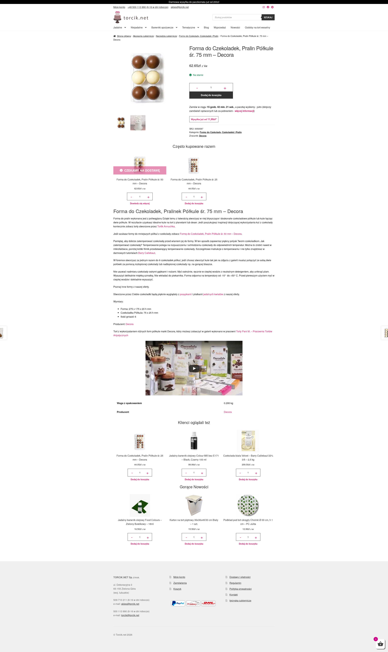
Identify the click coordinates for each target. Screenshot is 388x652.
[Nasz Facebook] (268, 7)
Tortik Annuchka (166, 226)
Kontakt (233, 594)
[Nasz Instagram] (264, 7)
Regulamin (235, 583)
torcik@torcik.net (130, 615)
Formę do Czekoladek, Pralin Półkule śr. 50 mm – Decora (211, 233)
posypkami (186, 294)
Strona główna (124, 35)
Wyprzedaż (220, 27)
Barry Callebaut (146, 253)
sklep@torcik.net (180, 7)
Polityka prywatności (240, 589)
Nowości (235, 27)
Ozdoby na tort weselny (257, 27)
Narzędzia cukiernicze (166, 35)
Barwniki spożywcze (162, 27)
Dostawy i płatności (240, 577)
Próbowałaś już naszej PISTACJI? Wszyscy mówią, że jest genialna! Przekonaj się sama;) (194, 2)
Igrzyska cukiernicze (240, 600)
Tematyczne (188, 27)
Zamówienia (180, 583)
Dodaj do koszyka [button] (194, 203)
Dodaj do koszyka (211, 95)
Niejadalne (137, 27)
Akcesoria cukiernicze (143, 35)
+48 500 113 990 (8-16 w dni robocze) (148, 7)
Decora (202, 135)
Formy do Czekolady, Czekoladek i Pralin (198, 35)
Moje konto (119, 7)
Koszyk (177, 589)
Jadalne (117, 27)
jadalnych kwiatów (213, 294)
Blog (206, 27)
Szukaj (268, 17)
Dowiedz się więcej (140, 203)
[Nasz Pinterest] (272, 7)
